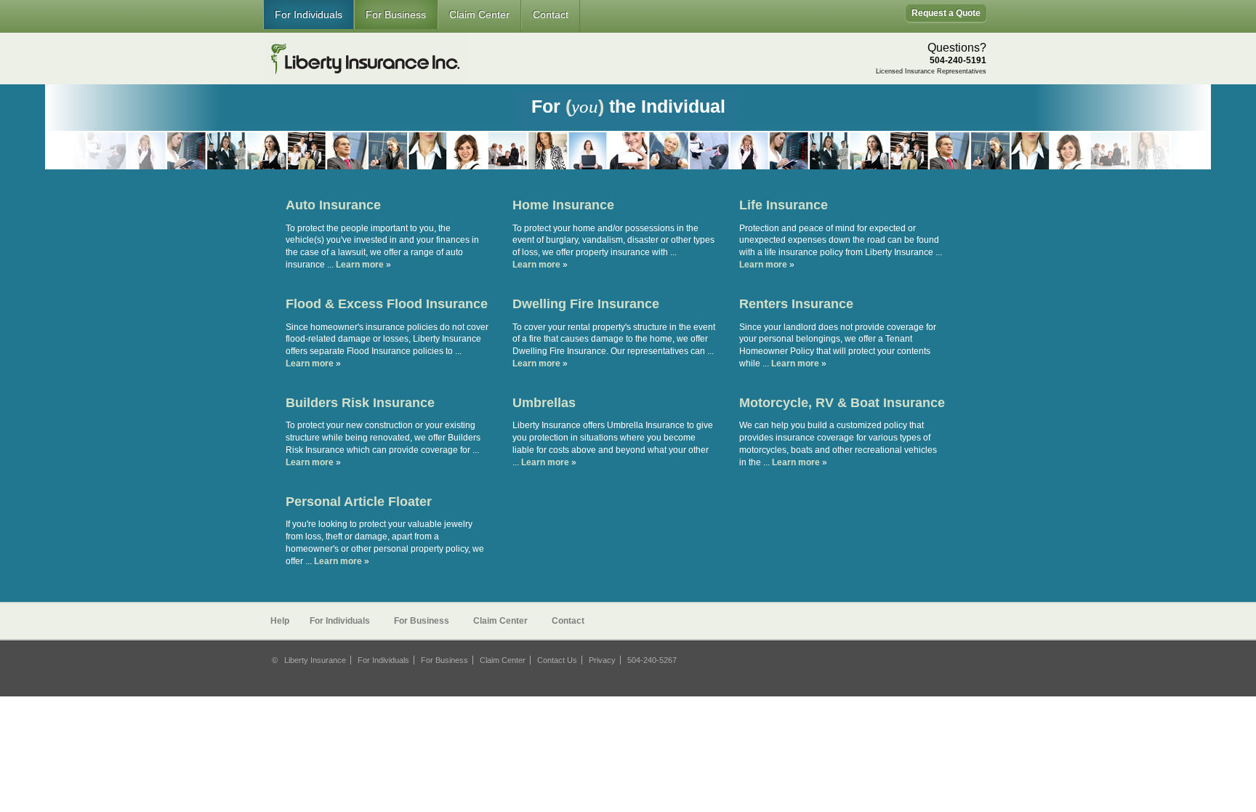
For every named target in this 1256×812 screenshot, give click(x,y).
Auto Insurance (333, 205)
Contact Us (557, 660)
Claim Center (479, 14)
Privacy (602, 660)
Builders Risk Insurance (360, 402)
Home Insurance (563, 205)
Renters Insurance (796, 304)
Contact (550, 14)
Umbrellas (544, 402)
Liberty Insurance (315, 660)
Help (279, 621)
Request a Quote (946, 13)
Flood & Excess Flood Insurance (387, 304)
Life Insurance (783, 205)
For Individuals (308, 14)
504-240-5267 (652, 660)
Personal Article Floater (359, 501)
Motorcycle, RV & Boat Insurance (842, 402)
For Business (396, 14)
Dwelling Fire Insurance (585, 304)
